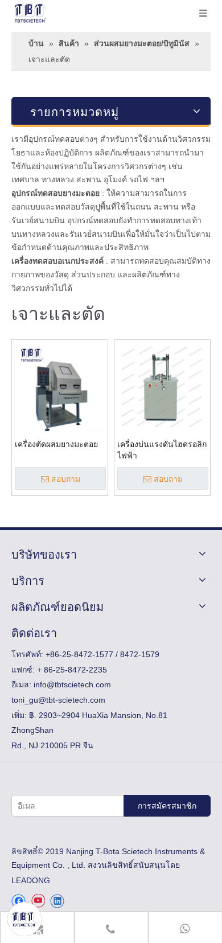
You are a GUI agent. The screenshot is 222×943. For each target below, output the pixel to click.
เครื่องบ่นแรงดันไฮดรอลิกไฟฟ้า (162, 450)
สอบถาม (65, 478)
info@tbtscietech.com (72, 684)
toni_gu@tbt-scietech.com (58, 699)
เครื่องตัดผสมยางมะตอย (56, 444)
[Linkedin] (57, 901)
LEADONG (30, 880)
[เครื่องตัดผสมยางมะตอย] (60, 387)
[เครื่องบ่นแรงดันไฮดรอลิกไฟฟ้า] (162, 387)
